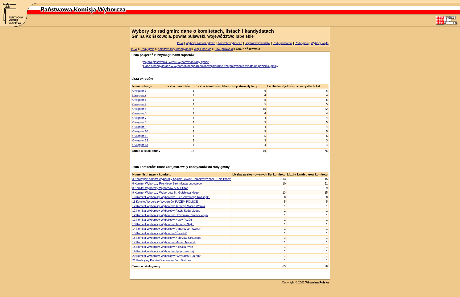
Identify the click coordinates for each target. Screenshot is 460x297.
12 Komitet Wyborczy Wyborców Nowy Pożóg (162, 219)
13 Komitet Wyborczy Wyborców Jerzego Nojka (163, 224)
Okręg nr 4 (139, 104)
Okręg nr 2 (139, 95)
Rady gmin (302, 43)
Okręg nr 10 (140, 131)
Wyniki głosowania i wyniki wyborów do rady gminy (176, 62)
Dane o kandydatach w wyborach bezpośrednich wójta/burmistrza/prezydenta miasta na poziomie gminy (210, 66)
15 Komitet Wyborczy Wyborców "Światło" (159, 233)
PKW (180, 43)
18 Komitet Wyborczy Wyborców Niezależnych (162, 246)
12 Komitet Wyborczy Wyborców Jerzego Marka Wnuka (168, 206)
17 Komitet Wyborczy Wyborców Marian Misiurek (164, 242)
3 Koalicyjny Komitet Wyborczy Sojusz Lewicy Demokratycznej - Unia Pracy (181, 179)
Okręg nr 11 (140, 135)
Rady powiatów (282, 43)
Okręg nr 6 (139, 113)
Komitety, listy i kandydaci (174, 49)
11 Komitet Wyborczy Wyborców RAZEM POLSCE (165, 201)
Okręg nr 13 (140, 145)
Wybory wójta (319, 43)
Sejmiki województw (257, 43)
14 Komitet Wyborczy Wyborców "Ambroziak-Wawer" (167, 228)
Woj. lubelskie (202, 49)
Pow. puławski (224, 49)
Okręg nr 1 (139, 90)
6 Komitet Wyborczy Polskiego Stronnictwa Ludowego (167, 183)
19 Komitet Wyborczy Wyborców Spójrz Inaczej (163, 251)
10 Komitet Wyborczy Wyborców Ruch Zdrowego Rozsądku (171, 197)
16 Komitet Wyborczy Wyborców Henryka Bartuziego (166, 237)
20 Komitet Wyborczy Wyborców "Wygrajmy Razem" (166, 255)
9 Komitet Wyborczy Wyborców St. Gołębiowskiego (165, 192)
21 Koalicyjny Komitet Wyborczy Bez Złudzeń (161, 260)
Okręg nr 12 (140, 140)
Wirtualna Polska (317, 282)
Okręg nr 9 (139, 126)
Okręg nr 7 (139, 117)
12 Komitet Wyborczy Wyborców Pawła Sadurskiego (166, 210)
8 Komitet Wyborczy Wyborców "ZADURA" (160, 188)
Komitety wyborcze (229, 43)
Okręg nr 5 (139, 108)
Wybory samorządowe (200, 43)
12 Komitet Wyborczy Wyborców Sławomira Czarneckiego (170, 215)
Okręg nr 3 (139, 99)
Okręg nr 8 (139, 122)
